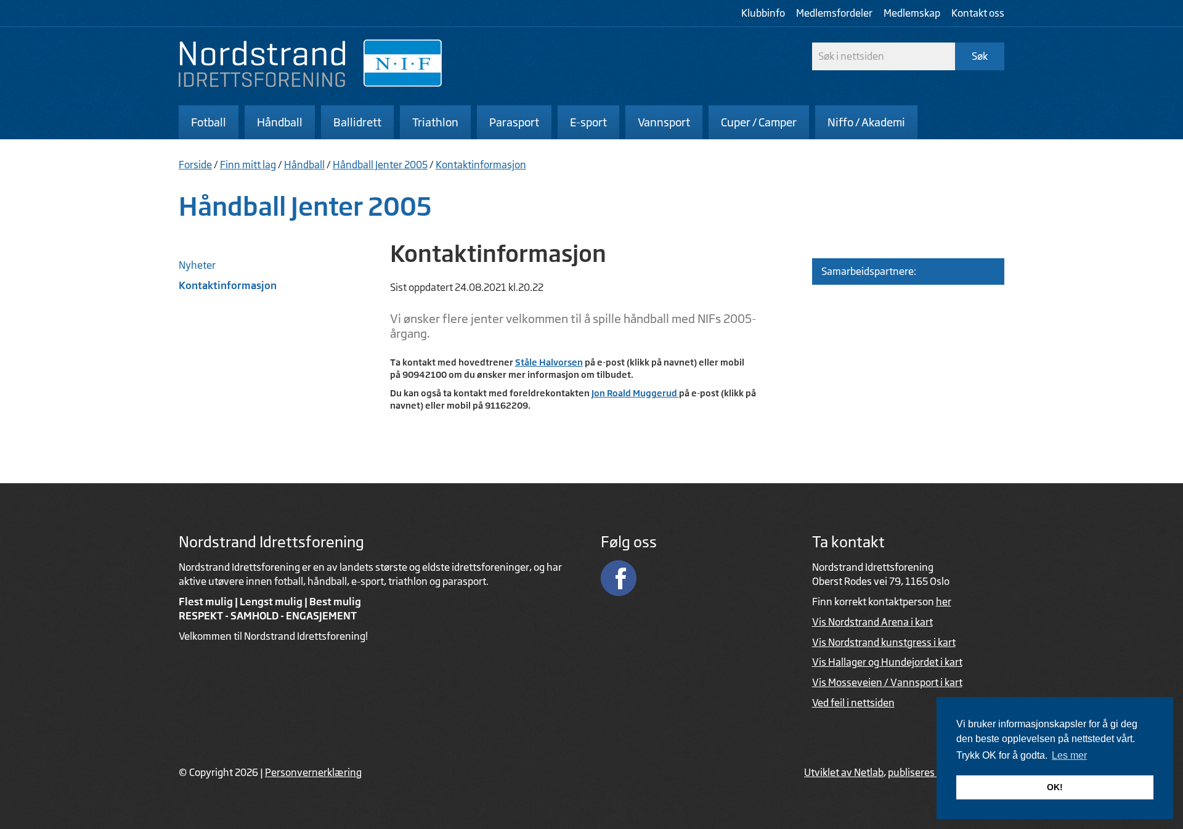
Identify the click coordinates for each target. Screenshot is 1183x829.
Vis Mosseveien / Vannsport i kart (887, 682)
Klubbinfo (763, 13)
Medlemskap (912, 13)
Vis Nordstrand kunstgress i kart (884, 642)
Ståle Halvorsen (549, 362)
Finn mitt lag (248, 164)
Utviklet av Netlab (844, 772)
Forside (195, 164)
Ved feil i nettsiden (853, 702)
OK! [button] (1055, 787)
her (943, 601)
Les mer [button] (1069, 755)
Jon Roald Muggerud (635, 393)
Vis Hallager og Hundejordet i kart (887, 662)
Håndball (304, 164)
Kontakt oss (977, 13)
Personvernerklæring (313, 772)
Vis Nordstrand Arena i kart (872, 622)
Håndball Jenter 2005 (380, 164)
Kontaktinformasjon (481, 164)
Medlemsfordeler (834, 13)
